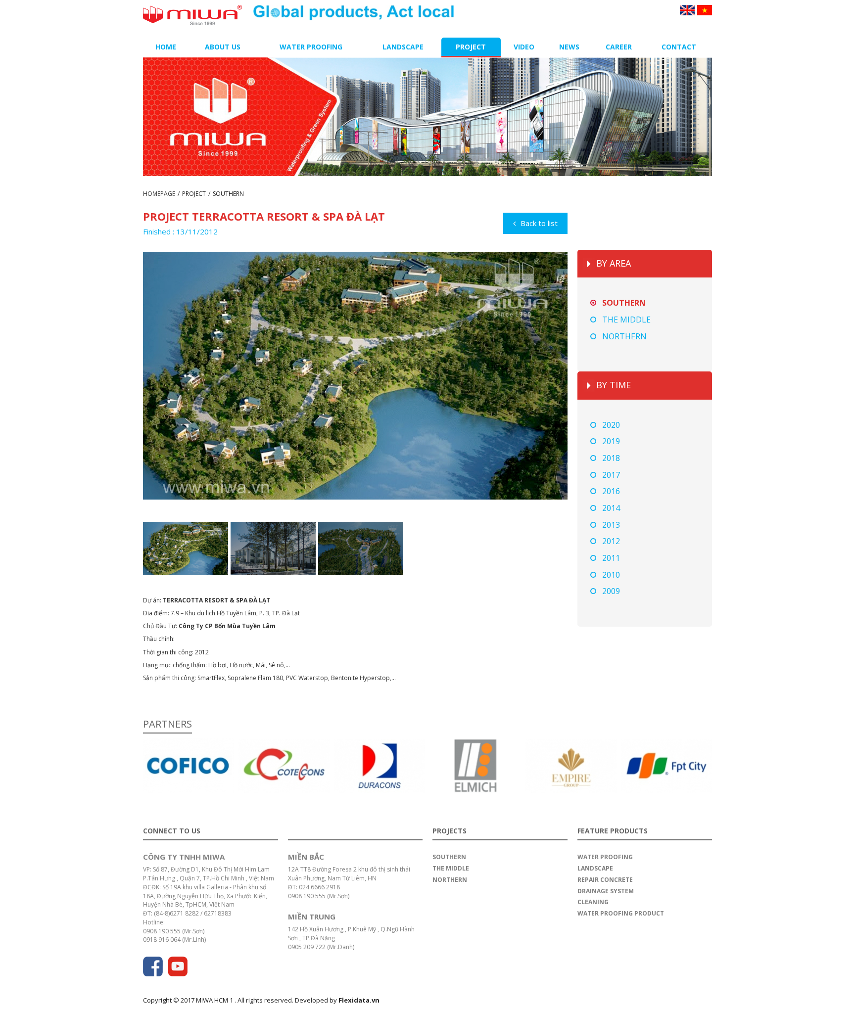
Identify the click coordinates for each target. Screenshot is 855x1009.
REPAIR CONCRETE (605, 879)
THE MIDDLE (626, 319)
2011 (611, 557)
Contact (679, 46)
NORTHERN (624, 336)
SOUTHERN (228, 193)
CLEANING (593, 902)
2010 (611, 574)
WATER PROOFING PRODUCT (620, 913)
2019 (611, 441)
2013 (611, 524)
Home (165, 46)
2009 (611, 591)
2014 (611, 508)
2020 (611, 424)
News (569, 46)
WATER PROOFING (605, 857)
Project (471, 46)
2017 (611, 474)
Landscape (403, 46)
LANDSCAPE (595, 868)
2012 (611, 541)
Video (524, 46)
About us (222, 46)
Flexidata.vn (359, 1000)
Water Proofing (311, 46)
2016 (611, 491)
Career (619, 46)
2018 (611, 458)
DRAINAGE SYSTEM (605, 891)
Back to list (539, 223)
